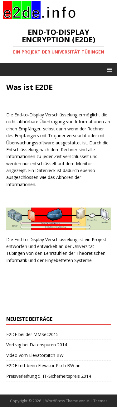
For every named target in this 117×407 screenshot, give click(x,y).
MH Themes (96, 401)
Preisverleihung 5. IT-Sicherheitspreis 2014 (48, 376)
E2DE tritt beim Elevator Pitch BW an (43, 365)
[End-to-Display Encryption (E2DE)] (39, 17)
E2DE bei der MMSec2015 (32, 334)
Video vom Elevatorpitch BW (35, 355)
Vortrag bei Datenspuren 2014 (36, 345)
